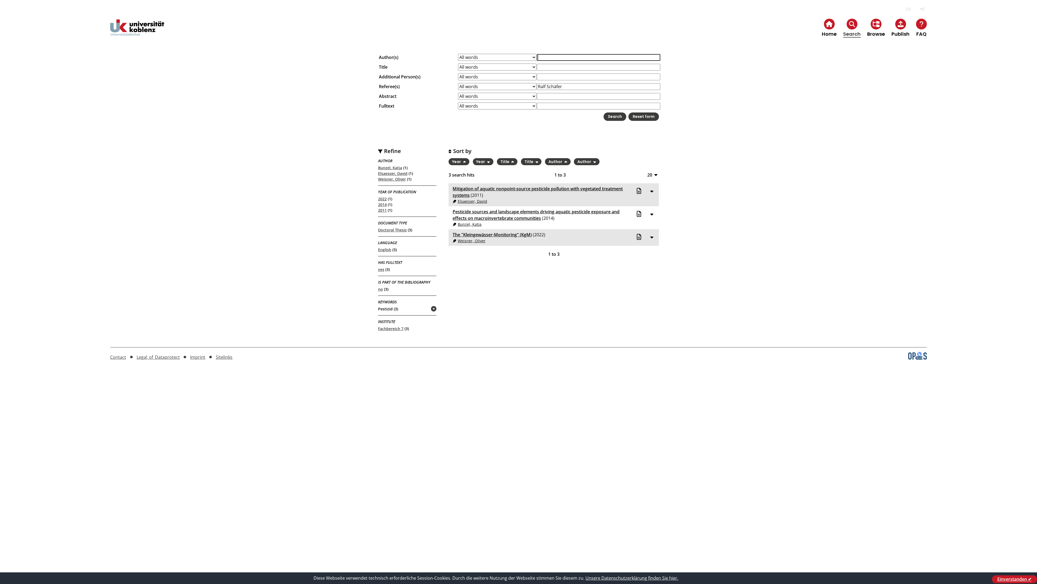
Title (383, 67)
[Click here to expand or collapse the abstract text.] (651, 191)
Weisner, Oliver (392, 179)
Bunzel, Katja (390, 167)
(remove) (423, 309)
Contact (118, 357)
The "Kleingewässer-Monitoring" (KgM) (492, 235)
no (380, 289)
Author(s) (388, 57)
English (384, 249)
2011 (382, 210)
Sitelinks (224, 357)
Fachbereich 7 (390, 328)
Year (457, 161)
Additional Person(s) (399, 77)
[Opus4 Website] (917, 358)
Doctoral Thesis (392, 230)
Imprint (197, 357)
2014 (382, 204)
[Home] (137, 32)
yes (381, 269)
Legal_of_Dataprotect (158, 357)
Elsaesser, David (393, 173)
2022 (382, 198)
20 (649, 175)
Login (922, 9)
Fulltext (386, 106)
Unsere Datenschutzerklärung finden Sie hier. (631, 578)
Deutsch (908, 9)
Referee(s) (389, 86)
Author (555, 161)
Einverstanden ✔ (1014, 579)
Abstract (387, 96)
